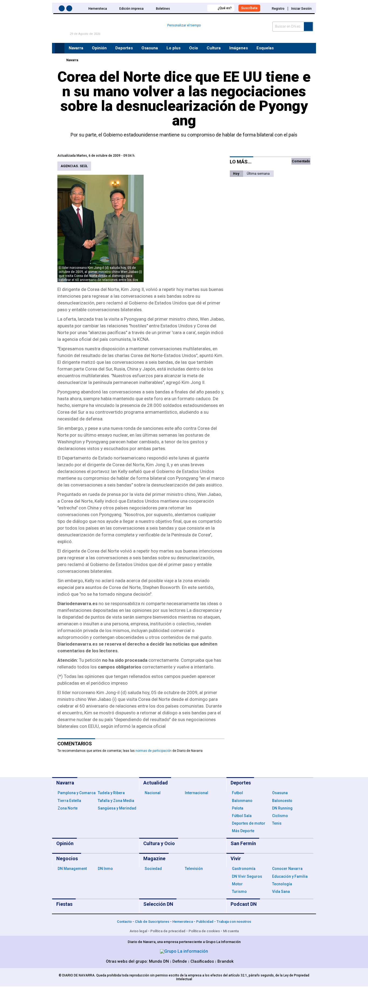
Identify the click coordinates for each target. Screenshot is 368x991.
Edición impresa (131, 9)
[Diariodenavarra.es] (59, 60)
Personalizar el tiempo (184, 25)
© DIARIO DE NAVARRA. (77, 975)
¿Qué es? (225, 8)
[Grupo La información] (184, 951)
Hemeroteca (97, 9)
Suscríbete (249, 8)
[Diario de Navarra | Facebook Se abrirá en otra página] (62, 9)
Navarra (72, 60)
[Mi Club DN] (193, 8)
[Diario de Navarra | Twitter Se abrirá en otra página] (70, 9)
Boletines (163, 9)
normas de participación (154, 751)
